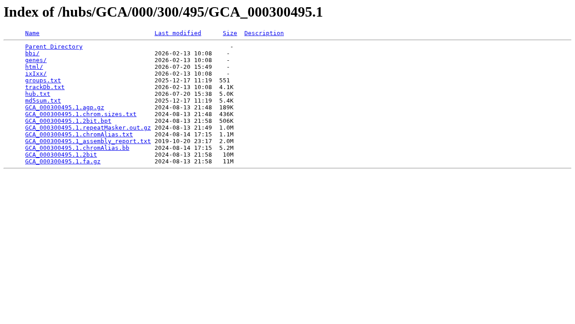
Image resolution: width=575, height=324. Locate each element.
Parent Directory (54, 46)
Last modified (178, 33)
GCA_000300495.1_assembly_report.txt (88, 141)
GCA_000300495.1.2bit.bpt (68, 120)
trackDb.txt (45, 87)
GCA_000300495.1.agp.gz (64, 107)
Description (264, 33)
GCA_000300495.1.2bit (61, 154)
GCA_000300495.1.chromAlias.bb (77, 147)
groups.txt (43, 80)
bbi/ (32, 53)
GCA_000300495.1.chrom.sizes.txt (81, 114)
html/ (34, 66)
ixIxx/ (36, 73)
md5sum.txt (43, 100)
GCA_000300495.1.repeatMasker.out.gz (88, 127)
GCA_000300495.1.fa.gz (63, 161)
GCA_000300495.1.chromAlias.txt (79, 134)
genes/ (36, 60)
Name (32, 33)
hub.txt (37, 93)
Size (230, 33)
